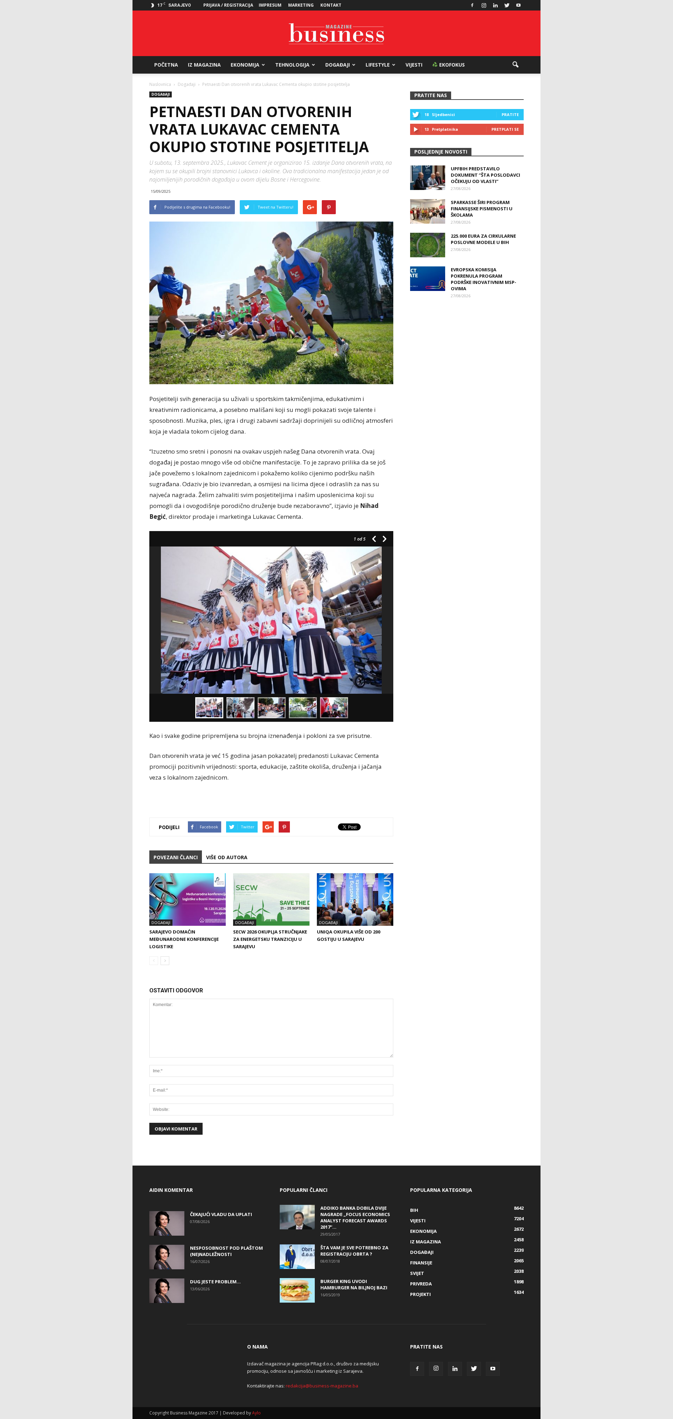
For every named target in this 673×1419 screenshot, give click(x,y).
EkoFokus (451, 64)
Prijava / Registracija (228, 5)
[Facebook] (472, 5)
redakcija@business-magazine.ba (322, 1386)
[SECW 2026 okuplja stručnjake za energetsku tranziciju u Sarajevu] (271, 899)
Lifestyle (378, 64)
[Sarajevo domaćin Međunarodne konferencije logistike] (187, 899)
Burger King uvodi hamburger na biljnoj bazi (353, 1284)
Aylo (256, 1413)
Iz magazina (204, 64)
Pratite (510, 114)
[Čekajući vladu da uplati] (166, 1223)
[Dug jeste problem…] (166, 1290)
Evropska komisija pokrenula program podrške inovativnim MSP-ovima (483, 279)
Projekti (420, 1294)
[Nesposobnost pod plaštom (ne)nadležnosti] (166, 1257)
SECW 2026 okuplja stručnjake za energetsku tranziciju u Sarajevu (270, 939)
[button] (515, 64)
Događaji (337, 64)
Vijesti (414, 64)
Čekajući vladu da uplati (221, 1214)
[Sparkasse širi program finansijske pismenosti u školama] (427, 211)
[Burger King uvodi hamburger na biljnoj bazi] (297, 1290)
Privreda (421, 1284)
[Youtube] (518, 5)
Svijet (417, 1273)
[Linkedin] (495, 5)
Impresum (270, 5)
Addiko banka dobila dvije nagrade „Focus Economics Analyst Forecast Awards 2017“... (355, 1217)
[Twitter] (507, 5)
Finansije (421, 1263)
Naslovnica (160, 84)
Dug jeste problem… (215, 1281)
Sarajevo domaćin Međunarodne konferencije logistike (184, 939)
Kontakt (330, 5)
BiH (414, 1210)
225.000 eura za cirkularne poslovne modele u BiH (483, 239)
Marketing (301, 5)
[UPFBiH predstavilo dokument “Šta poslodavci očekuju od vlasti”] (427, 177)
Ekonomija (245, 64)
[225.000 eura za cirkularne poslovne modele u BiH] (427, 245)
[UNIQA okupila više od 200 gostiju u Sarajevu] (355, 899)
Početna (166, 64)
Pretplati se (505, 129)
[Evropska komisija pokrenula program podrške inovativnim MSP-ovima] (427, 278)
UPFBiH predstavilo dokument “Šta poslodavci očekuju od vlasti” (485, 174)
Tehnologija (292, 64)
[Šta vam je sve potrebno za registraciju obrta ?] (297, 1256)
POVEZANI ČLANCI (176, 857)
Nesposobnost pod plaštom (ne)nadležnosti (226, 1251)
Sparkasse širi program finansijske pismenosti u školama (481, 208)
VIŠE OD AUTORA (226, 857)
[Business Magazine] (336, 33)
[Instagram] (483, 5)
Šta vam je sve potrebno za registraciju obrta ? (354, 1250)
